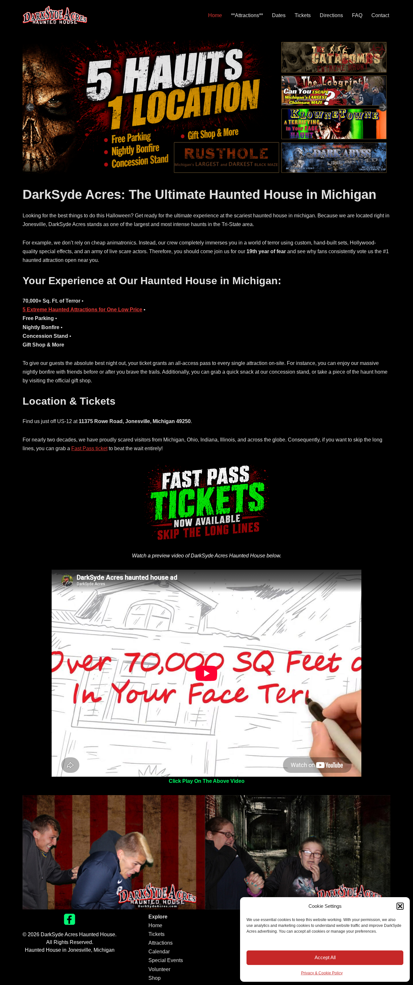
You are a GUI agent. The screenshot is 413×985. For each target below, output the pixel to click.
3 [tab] (210, 181)
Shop (154, 978)
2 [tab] (203, 181)
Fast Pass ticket (89, 448)
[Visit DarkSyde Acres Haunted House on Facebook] (69, 923)
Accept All (325, 957)
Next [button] (383, 107)
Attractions (160, 943)
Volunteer (159, 969)
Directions (331, 15)
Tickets (303, 15)
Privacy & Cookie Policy (322, 973)
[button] (400, 906)
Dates (279, 15)
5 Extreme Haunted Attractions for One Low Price (82, 309)
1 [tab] (195, 181)
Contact (380, 15)
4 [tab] (217, 181)
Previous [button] (30, 107)
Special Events (165, 960)
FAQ (357, 15)
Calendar (159, 951)
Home (215, 15)
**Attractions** (247, 15)
